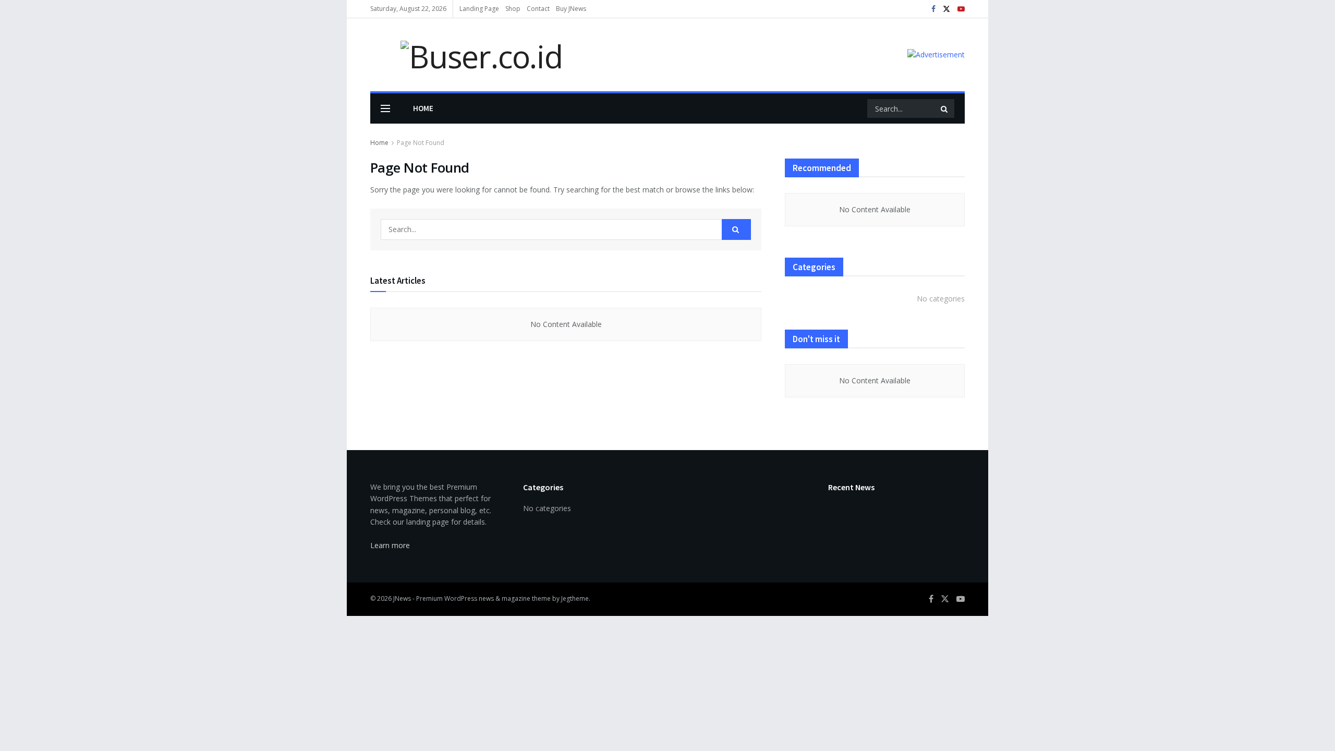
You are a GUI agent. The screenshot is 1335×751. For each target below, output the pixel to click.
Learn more (390, 545)
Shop (512, 8)
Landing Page (479, 8)
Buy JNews (571, 8)
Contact (538, 8)
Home (423, 108)
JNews (402, 598)
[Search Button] (945, 108)
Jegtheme (575, 598)
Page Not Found (420, 142)
